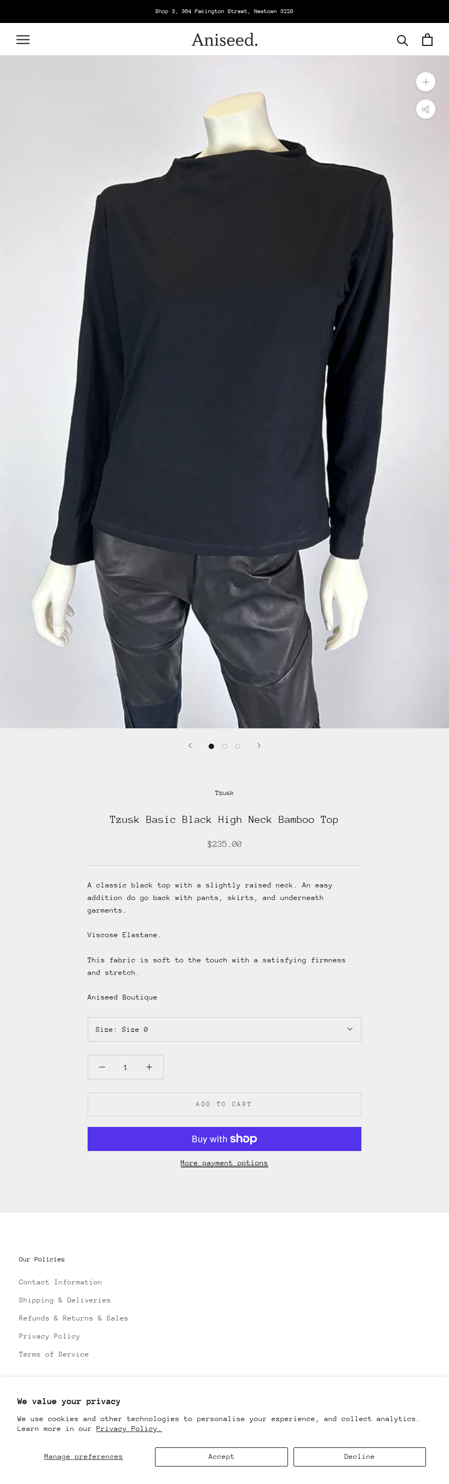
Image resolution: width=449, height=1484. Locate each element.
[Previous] (190, 745)
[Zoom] (425, 81)
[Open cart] (427, 39)
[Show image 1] (211, 746)
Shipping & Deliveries (65, 1300)
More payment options (224, 1163)
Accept (222, 1456)
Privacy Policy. (129, 1428)
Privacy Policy (49, 1336)
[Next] (259, 745)
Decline (359, 1456)
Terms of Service (54, 1354)
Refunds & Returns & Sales (74, 1318)
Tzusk (224, 793)
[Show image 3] (237, 746)
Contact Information (60, 1282)
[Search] (402, 39)
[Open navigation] (23, 39)
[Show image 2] (224, 746)
